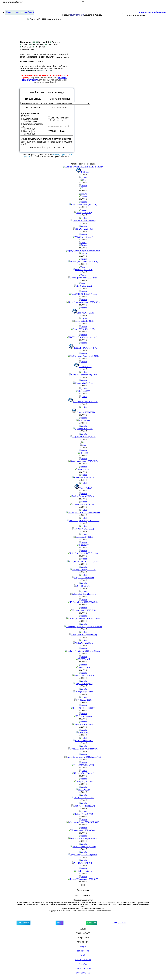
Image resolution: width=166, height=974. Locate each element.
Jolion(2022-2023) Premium (84, 594)
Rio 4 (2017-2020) (84, 286)
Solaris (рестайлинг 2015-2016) (84, 461)
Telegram (83, 946)
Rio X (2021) (84, 420)
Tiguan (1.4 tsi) (85, 488)
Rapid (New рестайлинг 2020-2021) (84, 302)
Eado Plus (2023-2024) (84, 675)
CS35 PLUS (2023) (84, 586)
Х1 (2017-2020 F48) (84, 229)
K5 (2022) (84, 453)
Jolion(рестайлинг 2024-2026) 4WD (84, 822)
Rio (84, 180)
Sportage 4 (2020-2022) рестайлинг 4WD (84, 626)
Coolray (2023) (84, 667)
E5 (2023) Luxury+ (84, 716)
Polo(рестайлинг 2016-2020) (85, 402)
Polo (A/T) (85, 172)
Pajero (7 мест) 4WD (84, 814)
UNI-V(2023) (84, 789)
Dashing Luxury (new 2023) (84, 569)
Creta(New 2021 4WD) (84, 477)
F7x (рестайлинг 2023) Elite (84, 610)
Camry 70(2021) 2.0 (84, 781)
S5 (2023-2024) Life (84, 683)
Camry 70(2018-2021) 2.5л (84, 329)
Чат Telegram (23, 923)
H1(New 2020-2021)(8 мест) (84, 504)
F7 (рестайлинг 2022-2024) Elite (84, 602)
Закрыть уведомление (83, 900)
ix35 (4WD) (84, 545)
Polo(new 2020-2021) (86, 412)
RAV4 (84, 253)
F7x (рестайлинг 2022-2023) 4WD (84, 561)
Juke (84, 188)
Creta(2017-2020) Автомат (84, 221)
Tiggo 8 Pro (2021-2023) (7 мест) (84, 855)
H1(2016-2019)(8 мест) (84, 773)
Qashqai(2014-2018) (84, 537)
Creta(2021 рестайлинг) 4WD (84, 375)
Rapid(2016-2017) (84, 212)
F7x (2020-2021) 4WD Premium (84, 749)
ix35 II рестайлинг (84, 871)
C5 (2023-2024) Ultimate (84, 798)
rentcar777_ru (83, 951)
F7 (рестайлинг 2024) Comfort (84, 830)
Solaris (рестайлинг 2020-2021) (84, 278)
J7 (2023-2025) (84, 659)
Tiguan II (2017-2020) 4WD (85, 348)
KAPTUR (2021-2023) (84, 529)
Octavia (84, 196)
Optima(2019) (84, 391)
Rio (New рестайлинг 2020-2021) (84, 356)
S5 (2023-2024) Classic (84, 724)
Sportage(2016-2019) (84, 428)
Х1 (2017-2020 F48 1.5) (84, 863)
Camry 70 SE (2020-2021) (84, 708)
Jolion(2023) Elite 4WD (84, 765)
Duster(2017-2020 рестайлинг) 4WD (84, 512)
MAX (59, 923)
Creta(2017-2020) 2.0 (84, 643)
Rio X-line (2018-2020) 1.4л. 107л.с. (84, 337)
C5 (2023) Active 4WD (84, 578)
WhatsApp (91, 923)
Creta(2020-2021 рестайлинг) (84, 635)
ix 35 (84, 445)
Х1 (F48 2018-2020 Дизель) (84, 437)
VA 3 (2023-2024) (84, 700)
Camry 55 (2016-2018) (84, 321)
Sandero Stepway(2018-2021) (84, 496)
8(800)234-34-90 (119, 923)
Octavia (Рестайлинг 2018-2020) (84, 261)
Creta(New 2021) (84, 469)
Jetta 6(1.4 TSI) (85, 366)
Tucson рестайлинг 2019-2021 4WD (84, 618)
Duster (84, 245)
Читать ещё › (62, 58)
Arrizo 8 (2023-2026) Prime (84, 846)
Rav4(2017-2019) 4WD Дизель (84, 294)
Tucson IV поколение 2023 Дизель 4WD (84, 757)
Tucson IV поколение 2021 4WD (84, 879)
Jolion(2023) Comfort (84, 692)
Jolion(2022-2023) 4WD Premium (84, 553)
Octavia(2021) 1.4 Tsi (84, 383)
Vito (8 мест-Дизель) (84, 237)
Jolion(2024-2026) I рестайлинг (84, 838)
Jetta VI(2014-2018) (85, 313)
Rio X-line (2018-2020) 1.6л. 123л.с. (84, 521)
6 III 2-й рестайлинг (84, 741)
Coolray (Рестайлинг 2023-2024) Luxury (84, 651)
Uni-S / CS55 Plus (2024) (84, 806)
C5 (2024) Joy (84, 732)
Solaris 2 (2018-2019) (84, 269)
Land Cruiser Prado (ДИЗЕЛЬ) (84, 204)
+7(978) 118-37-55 (83, 959)
